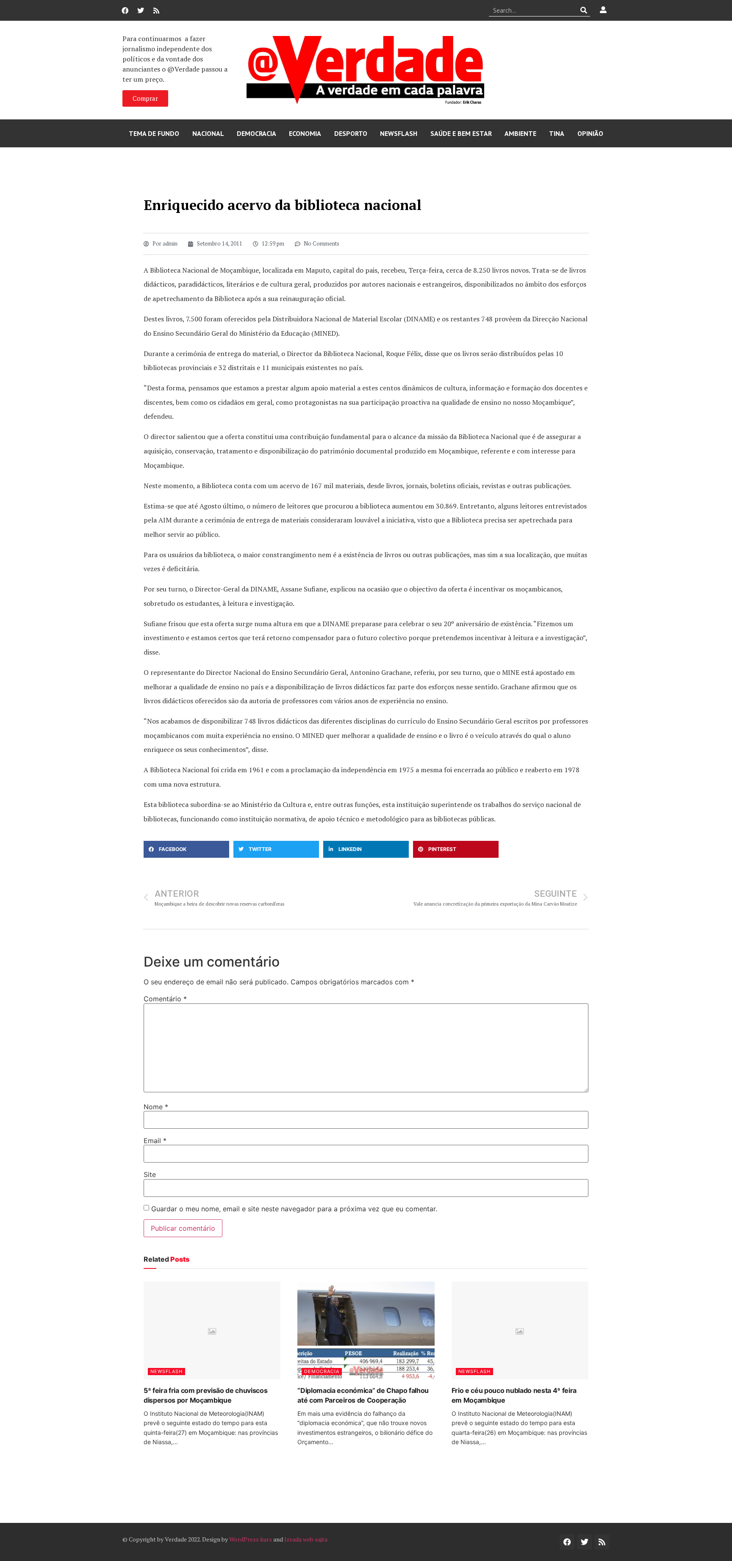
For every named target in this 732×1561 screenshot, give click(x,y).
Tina (556, 133)
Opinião (590, 133)
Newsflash (398, 133)
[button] (186, 849)
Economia (305, 133)
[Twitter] (140, 10)
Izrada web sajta (305, 1539)
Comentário (165, 998)
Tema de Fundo (154, 133)
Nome (156, 1106)
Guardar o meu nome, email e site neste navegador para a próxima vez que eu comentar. (294, 1208)
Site (150, 1174)
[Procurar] (584, 10)
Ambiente (520, 133)
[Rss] (156, 10)
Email (155, 1140)
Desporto (350, 133)
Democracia (256, 133)
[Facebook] (125, 10)
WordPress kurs (250, 1539)
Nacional (208, 133)
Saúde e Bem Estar (461, 133)
